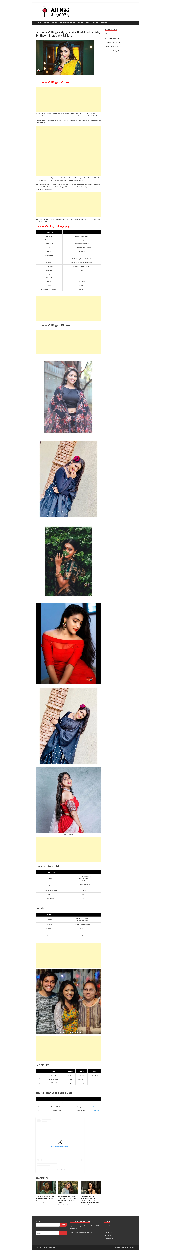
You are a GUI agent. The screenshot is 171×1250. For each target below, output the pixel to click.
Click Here (96, 1103)
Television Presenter (67, 23)
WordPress (125, 1247)
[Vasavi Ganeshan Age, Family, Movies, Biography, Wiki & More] (46, 1188)
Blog (106, 1229)
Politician (104, 23)
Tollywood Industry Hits (112, 38)
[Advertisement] (68, 99)
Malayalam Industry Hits (112, 51)
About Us (107, 1226)
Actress (54, 23)
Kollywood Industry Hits (112, 42)
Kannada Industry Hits (112, 46)
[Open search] (134, 23)
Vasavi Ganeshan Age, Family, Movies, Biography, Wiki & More (46, 1198)
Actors (46, 23)
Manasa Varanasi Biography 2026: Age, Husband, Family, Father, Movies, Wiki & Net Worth (67, 1199)
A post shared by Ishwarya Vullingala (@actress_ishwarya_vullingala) (59, 1169)
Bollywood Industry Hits (112, 34)
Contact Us (108, 1232)
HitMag (133, 1247)
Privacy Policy (109, 1238)
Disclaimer (108, 1235)
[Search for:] (51, 1233)
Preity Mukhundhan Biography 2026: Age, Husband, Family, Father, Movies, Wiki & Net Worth (90, 1199)
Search (38, 1221)
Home (39, 23)
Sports (95, 23)
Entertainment (83, 23)
